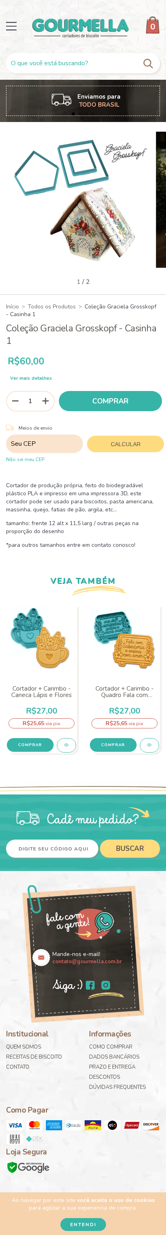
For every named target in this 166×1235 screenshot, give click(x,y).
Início (12, 306)
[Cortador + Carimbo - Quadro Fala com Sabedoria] (149, 745)
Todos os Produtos (52, 306)
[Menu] (11, 26)
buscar (130, 848)
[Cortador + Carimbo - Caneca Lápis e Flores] (66, 745)
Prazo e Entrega (112, 1067)
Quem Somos (23, 1047)
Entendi (83, 1224)
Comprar (30, 745)
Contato (17, 1067)
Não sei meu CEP (25, 459)
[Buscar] (149, 63)
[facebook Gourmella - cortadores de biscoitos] (90, 986)
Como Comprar (111, 1047)
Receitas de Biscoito (34, 1057)
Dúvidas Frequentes (117, 1087)
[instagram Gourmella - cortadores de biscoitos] (106, 986)
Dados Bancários (114, 1057)
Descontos (104, 1077)
